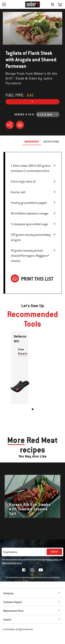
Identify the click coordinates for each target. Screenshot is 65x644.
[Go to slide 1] (32, 409)
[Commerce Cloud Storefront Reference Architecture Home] (32, 4)
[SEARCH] (53, 4)
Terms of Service (9, 563)
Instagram (32, 570)
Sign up (54, 551)
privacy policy (54, 577)
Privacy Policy (52, 559)
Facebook (24, 570)
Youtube (40, 570)
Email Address (10, 552)
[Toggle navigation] (4, 4)
